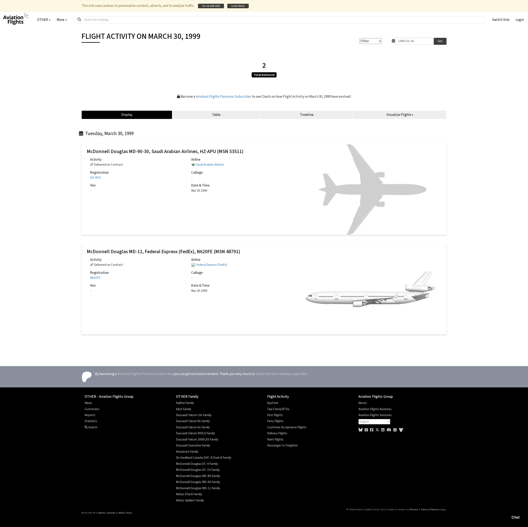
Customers (92, 409)
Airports (90, 415)
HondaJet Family (187, 451)
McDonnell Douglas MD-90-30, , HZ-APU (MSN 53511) (165, 151)
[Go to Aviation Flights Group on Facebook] (371, 430)
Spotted (272, 403)
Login (520, 19)
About (362, 403)
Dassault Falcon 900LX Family (195, 433)
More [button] (61, 19)
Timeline (307, 114)
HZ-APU (95, 177)
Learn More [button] (238, 6)
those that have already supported (281, 374)
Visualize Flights (399, 114)
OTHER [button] (42, 19)
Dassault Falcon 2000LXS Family (197, 439)
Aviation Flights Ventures (375, 415)
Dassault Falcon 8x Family (193, 421)
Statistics (91, 421)
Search (92, 427)
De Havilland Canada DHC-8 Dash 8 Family (203, 457)
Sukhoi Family (185, 403)
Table (216, 114)
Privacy (414, 509)
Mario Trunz (125, 513)
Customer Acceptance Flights (286, 427)
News (88, 403)
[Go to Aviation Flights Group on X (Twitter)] (377, 430)
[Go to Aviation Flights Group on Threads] (366, 430)
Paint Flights (275, 439)
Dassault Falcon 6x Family (193, 427)
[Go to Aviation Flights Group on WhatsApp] (395, 430)
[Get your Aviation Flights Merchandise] (401, 430)
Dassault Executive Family (193, 445)
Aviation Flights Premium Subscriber (223, 96)
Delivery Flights (277, 433)
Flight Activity (278, 396)
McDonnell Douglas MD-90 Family (198, 482)
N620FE (95, 277)
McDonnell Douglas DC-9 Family (197, 464)
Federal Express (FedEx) (211, 264)
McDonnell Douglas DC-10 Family (198, 470)
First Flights (275, 415)
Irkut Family (183, 409)
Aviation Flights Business (375, 409)
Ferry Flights (275, 421)
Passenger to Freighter (282, 445)
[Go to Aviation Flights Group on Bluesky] (360, 430)
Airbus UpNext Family (190, 500)
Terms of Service (430, 509)
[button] (501, 20)
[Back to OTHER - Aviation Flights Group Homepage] (16, 17)
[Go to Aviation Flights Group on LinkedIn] (382, 430)
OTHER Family (187, 396)
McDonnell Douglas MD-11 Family (198, 488)
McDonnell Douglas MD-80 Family (198, 476)
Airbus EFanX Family (189, 494)
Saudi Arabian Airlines (210, 164)
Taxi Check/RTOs (278, 409)
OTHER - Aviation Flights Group (109, 396)
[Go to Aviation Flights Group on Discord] (389, 430)
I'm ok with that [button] (211, 6)
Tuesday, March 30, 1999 (109, 133)
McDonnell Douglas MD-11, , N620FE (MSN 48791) (163, 251)
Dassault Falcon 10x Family (193, 415)
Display (126, 114)
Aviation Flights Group (375, 396)
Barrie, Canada (106, 513)
